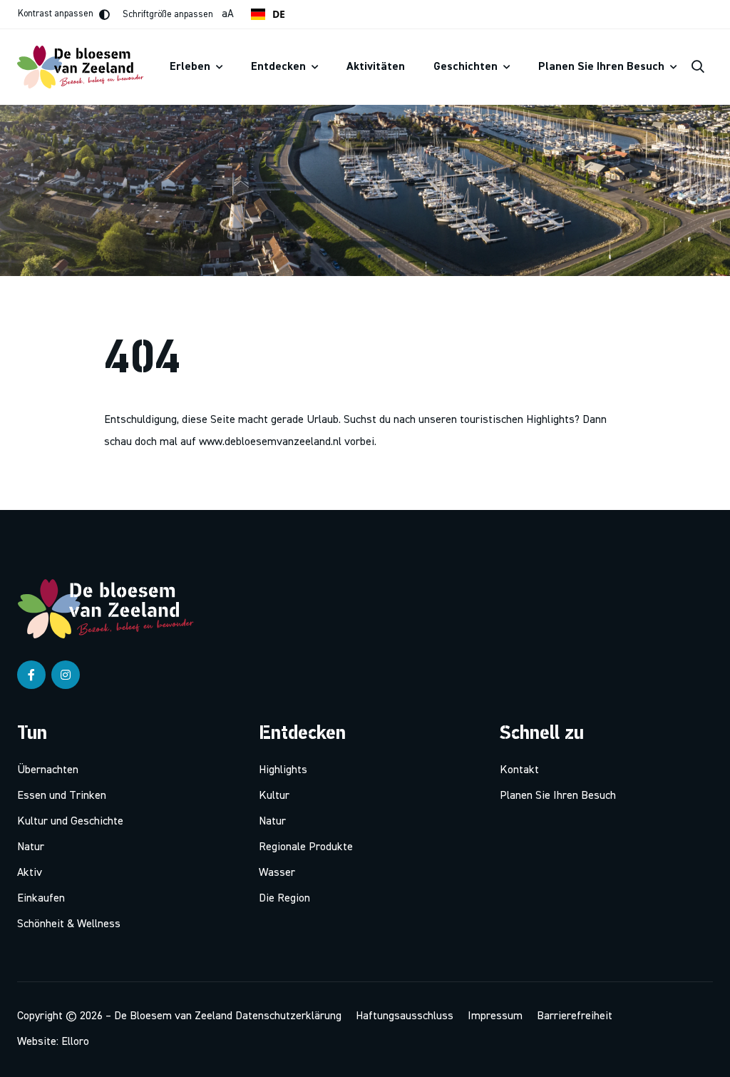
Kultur (274, 796)
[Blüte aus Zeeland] (112, 608)
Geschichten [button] (466, 67)
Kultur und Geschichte (70, 821)
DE (278, 14)
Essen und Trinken (61, 796)
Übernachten (47, 770)
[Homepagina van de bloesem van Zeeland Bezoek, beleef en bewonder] (86, 67)
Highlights (283, 770)
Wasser (277, 873)
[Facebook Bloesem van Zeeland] (31, 674)
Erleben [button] (191, 67)
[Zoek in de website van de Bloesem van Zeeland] (698, 67)
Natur (30, 847)
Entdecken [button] (280, 67)
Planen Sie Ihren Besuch (558, 796)
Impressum (495, 1016)
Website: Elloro (53, 1042)
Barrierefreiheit (574, 1016)
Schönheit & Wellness (68, 924)
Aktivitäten (375, 67)
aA (178, 14)
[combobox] (268, 14)
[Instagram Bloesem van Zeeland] (65, 674)
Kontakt (519, 770)
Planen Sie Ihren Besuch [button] (602, 67)
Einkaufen (41, 898)
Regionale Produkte (306, 847)
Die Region (284, 898)
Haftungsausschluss (404, 1016)
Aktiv (29, 873)
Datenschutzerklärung (288, 1016)
